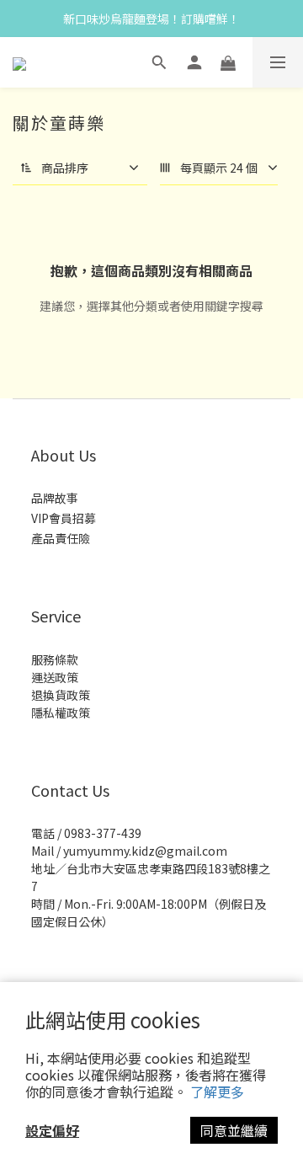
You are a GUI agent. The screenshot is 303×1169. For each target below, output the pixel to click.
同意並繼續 (234, 1130)
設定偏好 (52, 1130)
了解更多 (217, 1091)
